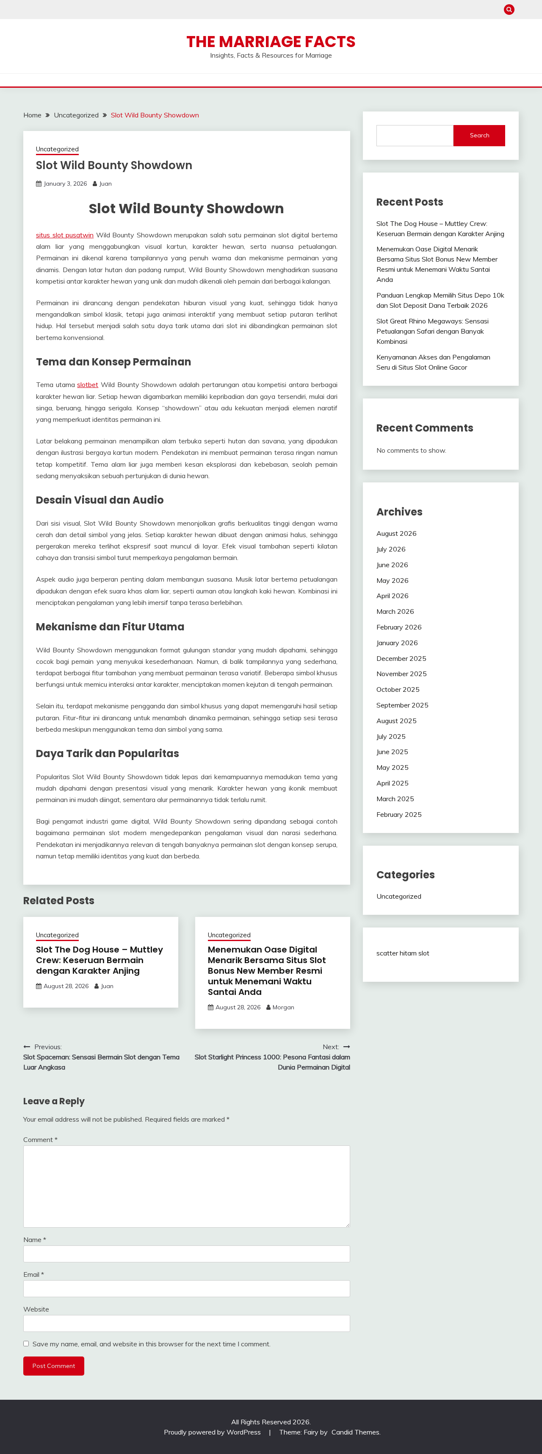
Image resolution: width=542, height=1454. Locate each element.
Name (34, 1239)
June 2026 (392, 564)
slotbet (87, 384)
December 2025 (401, 658)
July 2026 (391, 549)
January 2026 (397, 642)
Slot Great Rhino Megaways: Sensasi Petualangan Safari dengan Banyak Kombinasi (432, 331)
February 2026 (399, 627)
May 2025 (392, 767)
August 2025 (396, 720)
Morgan (283, 1007)
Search (479, 135)
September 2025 (402, 705)
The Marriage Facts (271, 42)
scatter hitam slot (402, 953)
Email (33, 1274)
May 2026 (392, 580)
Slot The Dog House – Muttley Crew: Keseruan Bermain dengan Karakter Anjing (99, 960)
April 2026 (392, 595)
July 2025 (391, 736)
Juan (105, 183)
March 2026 (395, 611)
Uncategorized (57, 149)
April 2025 (392, 783)
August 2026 (396, 533)
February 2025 (399, 814)
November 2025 (401, 673)
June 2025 (392, 751)
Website (36, 1309)
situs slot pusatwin (65, 235)
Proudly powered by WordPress (213, 1432)
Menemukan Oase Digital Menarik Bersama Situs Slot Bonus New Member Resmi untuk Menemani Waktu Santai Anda (267, 971)
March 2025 (395, 798)
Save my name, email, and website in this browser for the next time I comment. (152, 1344)
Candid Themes (355, 1432)
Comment (40, 1139)
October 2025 (398, 689)
